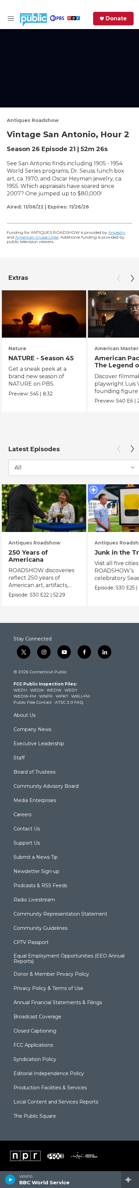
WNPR (46, 696)
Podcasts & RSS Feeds (40, 886)
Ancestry (117, 232)
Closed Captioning (34, 1031)
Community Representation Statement (60, 914)
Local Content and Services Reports (55, 1102)
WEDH (20, 690)
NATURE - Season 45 (41, 358)
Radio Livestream (34, 900)
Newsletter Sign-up (36, 871)
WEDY (70, 690)
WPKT (62, 696)
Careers (22, 815)
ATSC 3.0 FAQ (69, 702)
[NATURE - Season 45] (44, 314)
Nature (17, 348)
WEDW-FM (24, 696)
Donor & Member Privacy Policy (51, 974)
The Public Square (34, 1116)
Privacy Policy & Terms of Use (48, 988)
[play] (10, 1179)
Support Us (26, 843)
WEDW (54, 690)
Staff (19, 758)
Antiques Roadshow (33, 120)
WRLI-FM (80, 696)
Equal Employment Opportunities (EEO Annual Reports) (68, 958)
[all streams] (130, 1179)
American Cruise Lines (36, 237)
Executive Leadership (38, 744)
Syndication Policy (34, 1059)
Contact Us (26, 829)
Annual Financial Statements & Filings (57, 1002)
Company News (32, 729)
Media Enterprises (34, 800)
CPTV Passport (31, 942)
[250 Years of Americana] (44, 508)
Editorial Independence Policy (48, 1073)
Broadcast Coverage (37, 1017)
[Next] (132, 278)
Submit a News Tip (35, 857)
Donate (116, 19)
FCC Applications (33, 1045)
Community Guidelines (40, 928)
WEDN (37, 690)
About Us (24, 715)
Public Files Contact (32, 702)
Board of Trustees (34, 772)
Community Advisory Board (46, 786)
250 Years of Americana (28, 556)
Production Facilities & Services (50, 1088)
